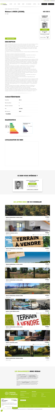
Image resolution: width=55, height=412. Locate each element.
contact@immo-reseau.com (24, 397)
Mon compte (47, 0)
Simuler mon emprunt (10, 38)
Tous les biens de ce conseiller (44, 34)
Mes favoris (53, 0)
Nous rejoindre (34, 396)
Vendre (42, 393)
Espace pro (23, 400)
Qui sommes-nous (34, 393)
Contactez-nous (34, 394)
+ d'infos (44, 21)
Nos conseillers (43, 396)
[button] (2, 411)
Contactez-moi (45, 32)
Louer (42, 395)
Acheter (42, 394)
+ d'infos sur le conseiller (32, 189)
